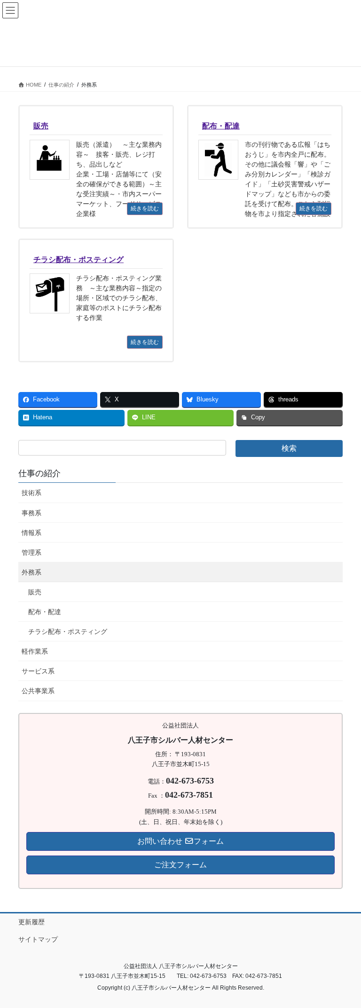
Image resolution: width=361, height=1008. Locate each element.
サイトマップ (38, 939)
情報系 (31, 532)
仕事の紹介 (39, 473)
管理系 (31, 552)
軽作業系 (35, 651)
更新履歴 (31, 922)
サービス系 (38, 671)
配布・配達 (44, 612)
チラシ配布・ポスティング (67, 631)
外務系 (31, 572)
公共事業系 (38, 691)
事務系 (31, 513)
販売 (34, 592)
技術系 (31, 492)
